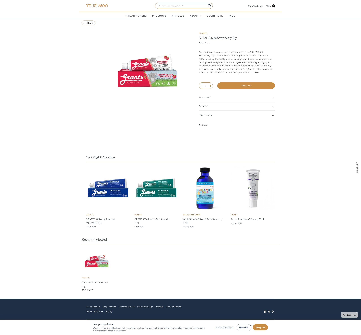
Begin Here (215, 15)
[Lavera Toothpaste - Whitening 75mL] (253, 188)
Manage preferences (224, 327)
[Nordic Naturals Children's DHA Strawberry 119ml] (205, 188)
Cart (270, 5)
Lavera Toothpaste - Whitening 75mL (248, 219)
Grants (203, 33)
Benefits (204, 106)
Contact (159, 307)
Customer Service (127, 307)
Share (204, 125)
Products (159, 15)
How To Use (206, 114)
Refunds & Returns (94, 311)
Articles (178, 15)
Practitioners (136, 15)
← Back (88, 22)
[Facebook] (265, 309)
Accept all (260, 327)
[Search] (209, 5)
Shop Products (109, 307)
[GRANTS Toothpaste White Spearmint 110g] (156, 188)
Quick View (357, 167)
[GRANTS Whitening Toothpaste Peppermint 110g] (108, 188)
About (194, 15)
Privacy (108, 311)
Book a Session (93, 307)
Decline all (243, 327)
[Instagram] (269, 309)
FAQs (231, 15)
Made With (205, 97)
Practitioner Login (145, 307)
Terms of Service (173, 307)
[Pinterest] (273, 309)
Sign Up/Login (255, 5)
